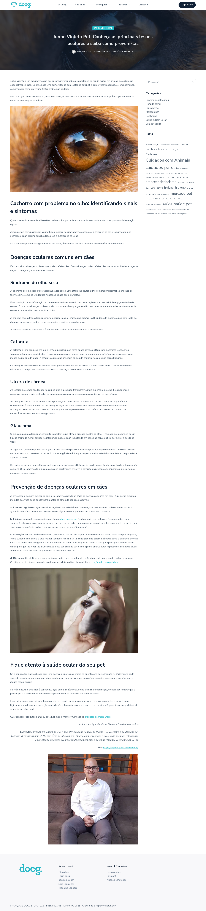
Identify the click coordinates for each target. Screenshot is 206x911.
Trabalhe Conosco (68, 888)
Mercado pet (152, 112)
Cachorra (180, 150)
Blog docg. (64, 872)
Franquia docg (114, 872)
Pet (175, 199)
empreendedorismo (161, 182)
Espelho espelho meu (157, 100)
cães (176, 168)
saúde (167, 204)
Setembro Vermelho (164, 210)
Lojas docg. (64, 876)
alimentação (152, 144)
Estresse (181, 182)
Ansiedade (175, 145)
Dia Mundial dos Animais (155, 173)
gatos (160, 187)
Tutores (123, 4)
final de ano (189, 182)
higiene (169, 188)
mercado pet (181, 193)
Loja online (187, 4)
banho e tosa (155, 149)
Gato (153, 187)
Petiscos (180, 199)
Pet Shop (80, 4)
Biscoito (168, 150)
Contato (143, 4)
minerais (149, 199)
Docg (185, 173)
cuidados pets (159, 167)
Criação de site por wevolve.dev (99, 905)
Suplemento (162, 214)
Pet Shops (151, 116)
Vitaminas (172, 214)
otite (155, 198)
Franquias (101, 4)
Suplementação (151, 214)
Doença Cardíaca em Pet (179, 177)
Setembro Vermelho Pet (180, 210)
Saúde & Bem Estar (103, 28)
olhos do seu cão (68, 519)
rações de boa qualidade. (106, 562)
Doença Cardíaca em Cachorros (157, 177)
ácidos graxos (182, 214)
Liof (158, 194)
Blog (174, 150)
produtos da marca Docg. (98, 717)
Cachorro (151, 154)
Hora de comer (153, 104)
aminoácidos (165, 145)
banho (184, 144)
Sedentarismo (151, 210)
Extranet (111, 876)
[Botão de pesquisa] (193, 82)
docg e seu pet (66, 880)
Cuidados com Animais (168, 160)
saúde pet (183, 204)
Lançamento (152, 108)
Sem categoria (153, 124)
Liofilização (165, 194)
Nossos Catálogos (117, 880)
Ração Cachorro (153, 204)
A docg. (62, 4)
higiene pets (184, 187)
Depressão (184, 168)
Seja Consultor (66, 884)
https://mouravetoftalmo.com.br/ (120, 747)
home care (151, 194)
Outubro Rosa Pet (165, 199)
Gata (147, 188)
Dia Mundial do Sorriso (174, 173)
